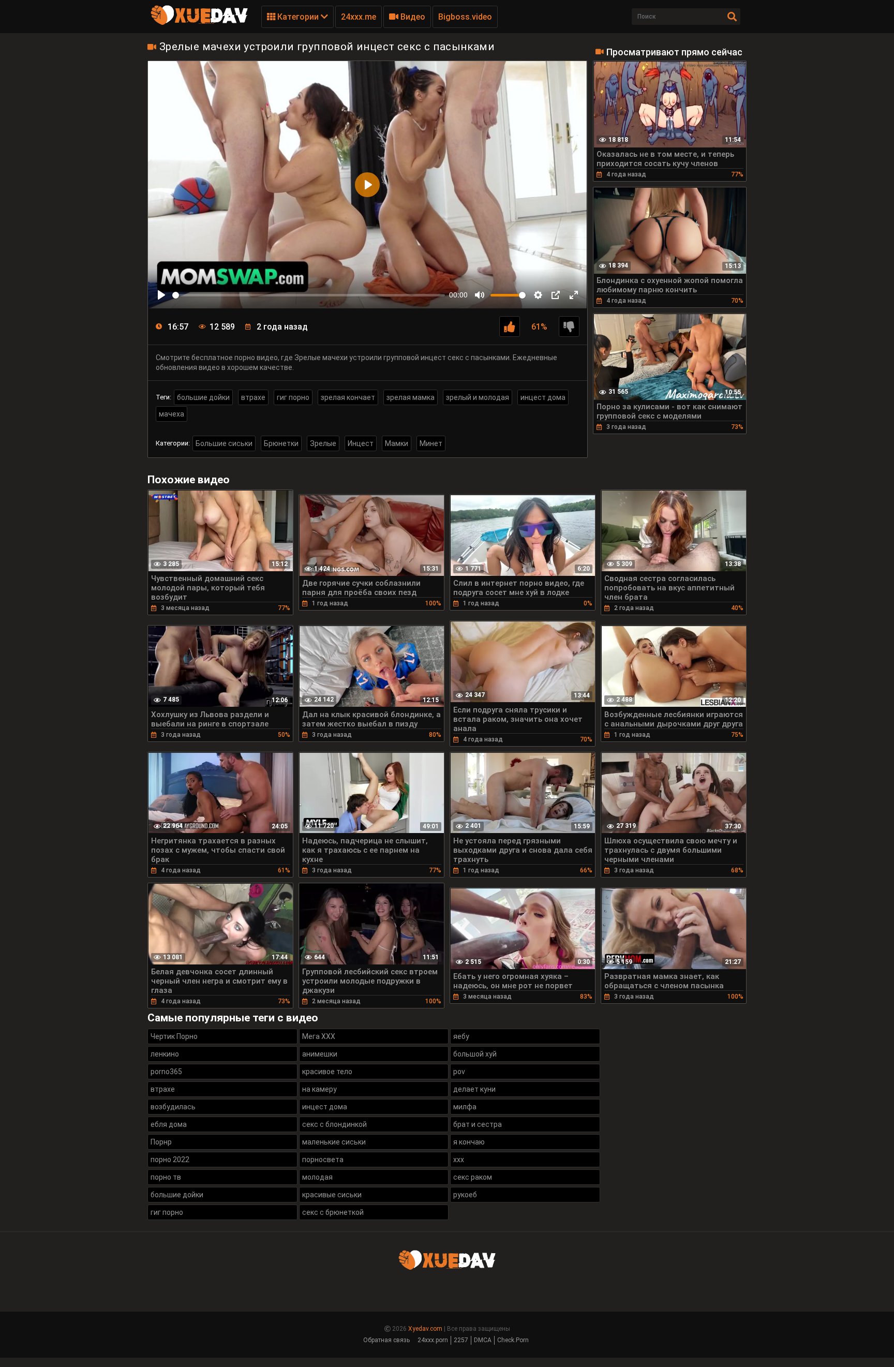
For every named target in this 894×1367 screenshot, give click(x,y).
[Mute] (479, 295)
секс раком (472, 1177)
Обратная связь (386, 1340)
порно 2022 (170, 1159)
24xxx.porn (433, 1340)
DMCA (482, 1340)
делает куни (474, 1089)
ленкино (165, 1054)
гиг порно (293, 397)
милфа (464, 1107)
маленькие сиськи (334, 1142)
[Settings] (538, 295)
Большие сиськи (224, 443)
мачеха (171, 414)
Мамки (396, 443)
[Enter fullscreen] (573, 295)
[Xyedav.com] (199, 23)
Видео (411, 17)
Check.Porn (513, 1340)
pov (459, 1071)
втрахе (253, 397)
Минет (431, 443)
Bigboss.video (465, 17)
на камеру (319, 1089)
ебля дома (169, 1124)
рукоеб (465, 1195)
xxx (458, 1159)
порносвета (323, 1159)
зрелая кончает (348, 397)
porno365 (166, 1071)
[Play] (161, 295)
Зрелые (323, 443)
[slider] (308, 295)
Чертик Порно (174, 1036)
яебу (461, 1036)
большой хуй (475, 1054)
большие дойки (203, 397)
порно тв (166, 1177)
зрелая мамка (410, 397)
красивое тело (327, 1071)
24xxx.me (358, 17)
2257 (461, 1340)
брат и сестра (477, 1124)
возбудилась (173, 1107)
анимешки (319, 1054)
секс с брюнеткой (333, 1212)
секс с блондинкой (334, 1124)
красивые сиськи (332, 1195)
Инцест (361, 443)
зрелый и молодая (477, 397)
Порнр (161, 1142)
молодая (317, 1177)
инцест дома (542, 397)
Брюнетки (281, 443)
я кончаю (469, 1142)
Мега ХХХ (318, 1036)
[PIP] (555, 295)
